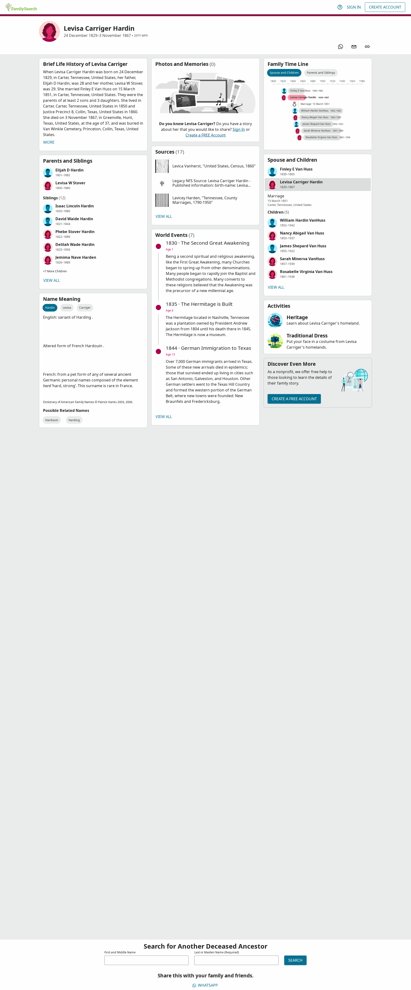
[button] (93, 172)
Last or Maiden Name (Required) (216, 952)
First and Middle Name (120, 952)
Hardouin (51, 420)
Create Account (385, 7)
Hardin (50, 308)
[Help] (340, 7)
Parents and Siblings (321, 73)
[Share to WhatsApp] (340, 46)
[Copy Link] (367, 46)
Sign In (354, 7)
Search (295, 960)
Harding (74, 420)
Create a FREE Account (206, 135)
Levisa (67, 308)
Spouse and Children (284, 73)
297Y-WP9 (141, 36)
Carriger (85, 308)
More (48, 142)
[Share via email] (354, 46)
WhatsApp (208, 985)
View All (51, 280)
